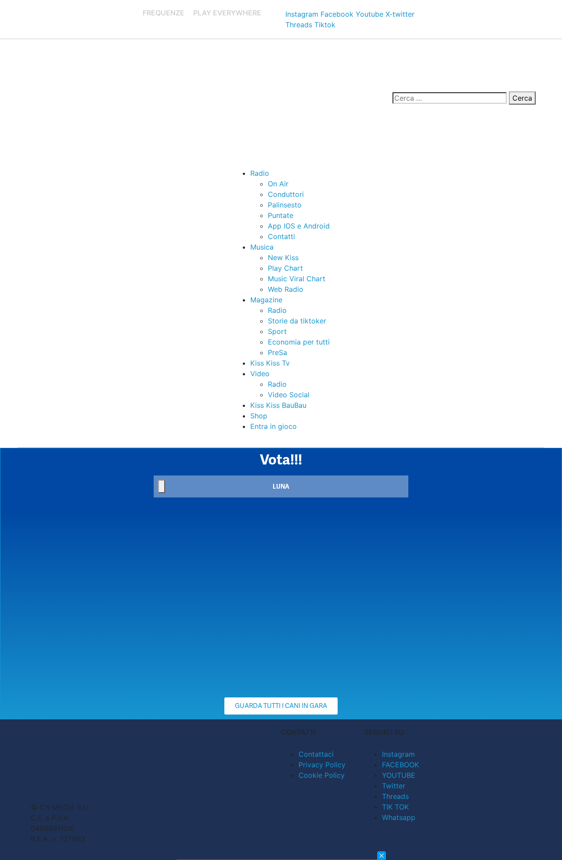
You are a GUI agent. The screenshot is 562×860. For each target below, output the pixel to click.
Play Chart (285, 268)
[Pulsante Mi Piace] (161, 486)
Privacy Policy (322, 764)
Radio (259, 173)
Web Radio (285, 289)
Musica (262, 247)
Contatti (281, 236)
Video (260, 373)
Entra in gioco (273, 426)
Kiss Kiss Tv (270, 363)
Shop (258, 415)
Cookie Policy (322, 775)
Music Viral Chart (296, 278)
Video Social (289, 394)
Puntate (280, 215)
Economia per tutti (299, 341)
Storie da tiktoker (297, 320)
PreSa (277, 352)
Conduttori (286, 194)
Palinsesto (285, 204)
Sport (277, 331)
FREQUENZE (163, 12)
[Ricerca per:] (450, 98)
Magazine (266, 299)
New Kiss (283, 257)
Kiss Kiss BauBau (278, 405)
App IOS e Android (299, 225)
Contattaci (316, 754)
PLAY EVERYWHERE (227, 12)
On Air (278, 183)
